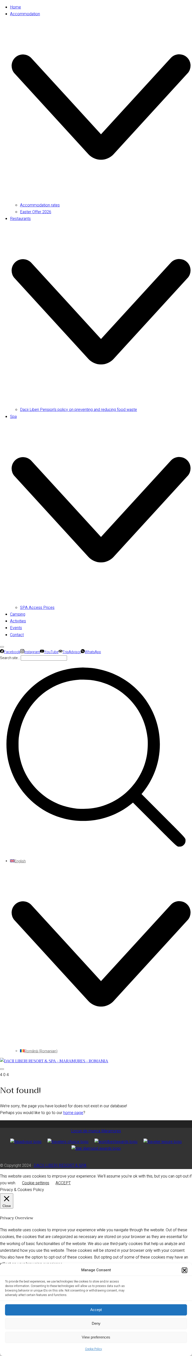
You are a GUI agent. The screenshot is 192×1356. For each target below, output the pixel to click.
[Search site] (96, 852)
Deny (96, 1323)
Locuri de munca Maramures (96, 1131)
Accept (96, 1310)
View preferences (96, 1337)
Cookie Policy (93, 1349)
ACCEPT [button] (63, 1183)
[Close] (2, 647)
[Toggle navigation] (2, 1069)
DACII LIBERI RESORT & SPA (60, 1166)
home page (73, 1113)
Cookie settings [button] (35, 1183)
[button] (184, 1270)
